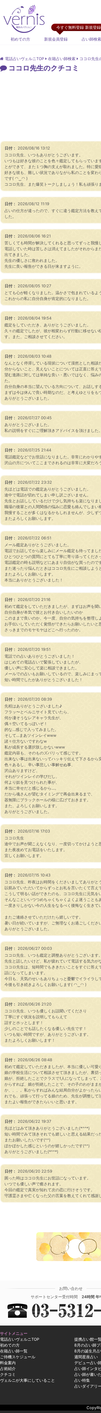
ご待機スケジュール (17, 1356)
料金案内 (8, 1362)
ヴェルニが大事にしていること (27, 1380)
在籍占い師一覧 (13, 1351)
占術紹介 (8, 1368)
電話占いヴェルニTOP (19, 1339)
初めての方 (20, 39)
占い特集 (82, 1380)
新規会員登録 (56, 39)
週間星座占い (86, 1356)
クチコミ (8, 1374)
